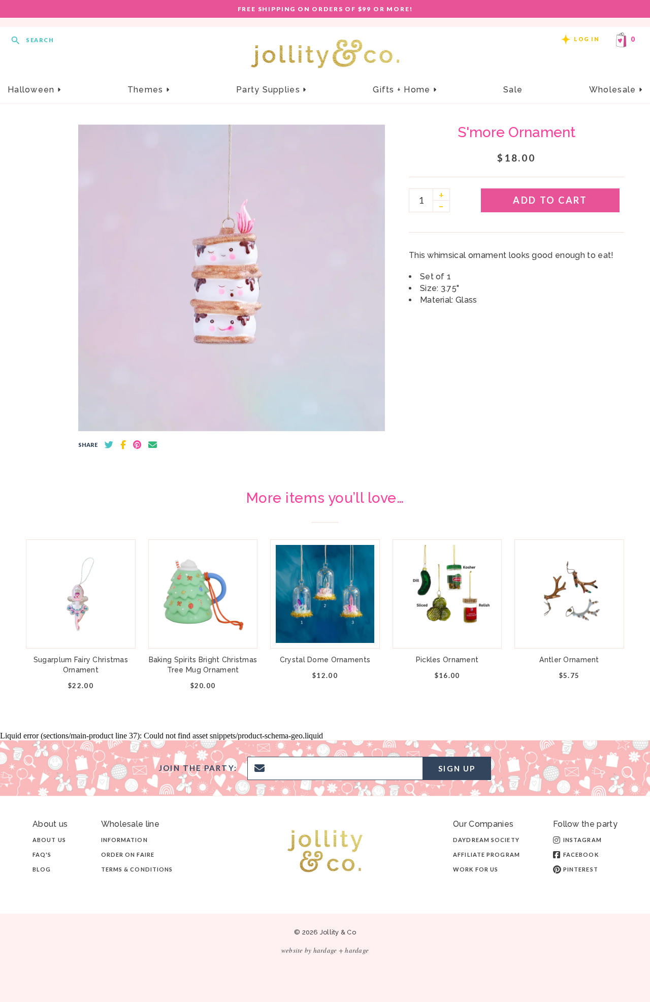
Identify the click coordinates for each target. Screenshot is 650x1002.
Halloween (32, 89)
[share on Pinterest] (137, 444)
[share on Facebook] (123, 444)
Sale (513, 89)
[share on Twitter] (109, 444)
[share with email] (152, 444)
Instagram (582, 839)
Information (124, 839)
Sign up (456, 768)
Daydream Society (486, 839)
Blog (41, 869)
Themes (146, 89)
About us (49, 839)
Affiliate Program (486, 854)
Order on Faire (127, 854)
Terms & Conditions (137, 869)
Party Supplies (269, 89)
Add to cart (550, 200)
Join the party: (198, 768)
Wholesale (614, 89)
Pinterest (580, 869)
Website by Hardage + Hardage (325, 950)
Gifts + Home (403, 89)
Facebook (581, 854)
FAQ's (42, 854)
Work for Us (475, 869)
